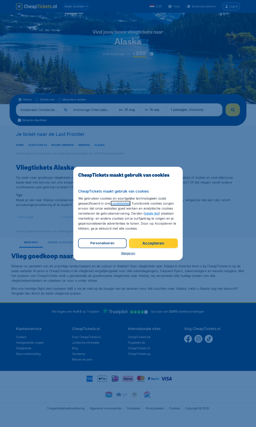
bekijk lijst (152, 213)
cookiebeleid (120, 203)
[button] (128, 253)
